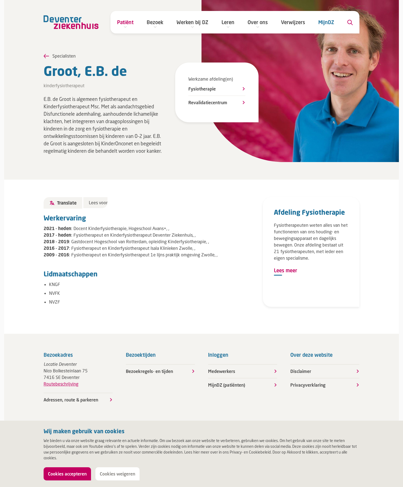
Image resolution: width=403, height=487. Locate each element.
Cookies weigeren (117, 473)
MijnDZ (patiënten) (226, 384)
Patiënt (125, 22)
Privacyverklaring (307, 384)
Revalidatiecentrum (207, 102)
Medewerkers (221, 371)
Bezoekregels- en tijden (149, 371)
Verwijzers (293, 22)
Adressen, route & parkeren (71, 399)
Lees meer (285, 270)
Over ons (258, 22)
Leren (228, 22)
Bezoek (155, 22)
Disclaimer (300, 371)
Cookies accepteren (67, 473)
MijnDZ (326, 22)
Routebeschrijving (61, 383)
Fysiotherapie (202, 88)
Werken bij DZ (192, 22)
